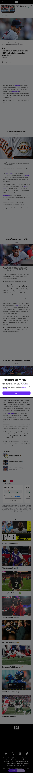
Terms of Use (23, 382)
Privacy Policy (24, 384)
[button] (16, 393)
